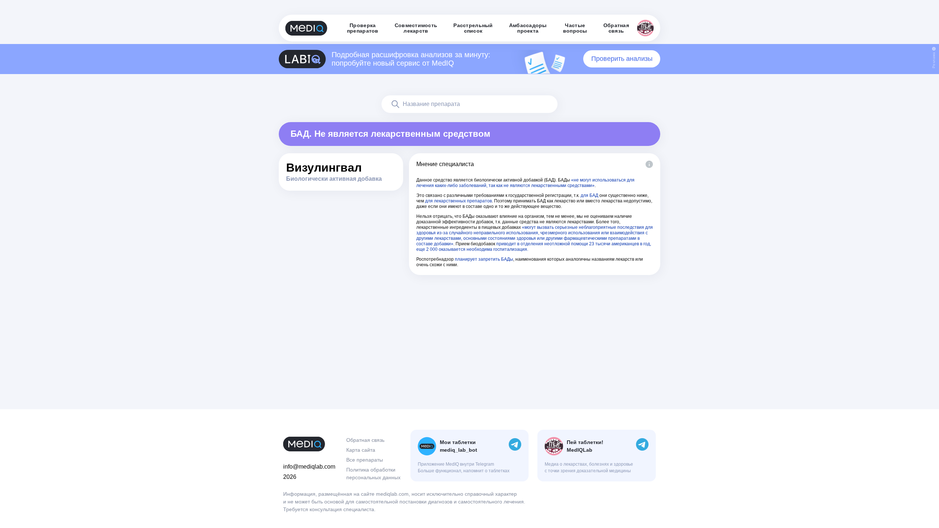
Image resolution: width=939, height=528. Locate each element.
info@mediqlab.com (309, 466)
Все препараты (364, 460)
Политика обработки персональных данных (373, 473)
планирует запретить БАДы (484, 259)
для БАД (589, 195)
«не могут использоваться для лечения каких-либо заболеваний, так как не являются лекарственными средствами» (525, 182)
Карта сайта (360, 450)
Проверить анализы (622, 58)
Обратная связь (365, 440)
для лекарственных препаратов (458, 200)
